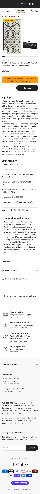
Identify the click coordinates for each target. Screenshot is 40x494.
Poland (23, 423)
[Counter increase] (12, 88)
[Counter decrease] (4, 88)
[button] (3, 11)
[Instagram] (33, 4)
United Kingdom (20, 418)
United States (7, 418)
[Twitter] (15, 210)
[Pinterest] (19, 210)
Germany (31, 418)
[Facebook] (30, 4)
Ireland (22, 420)
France (9, 420)
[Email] (27, 210)
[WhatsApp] (23, 210)
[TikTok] (22, 464)
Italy (3, 420)
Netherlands (14, 423)
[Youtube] (26, 464)
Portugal (29, 420)
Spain (16, 420)
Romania (5, 423)
